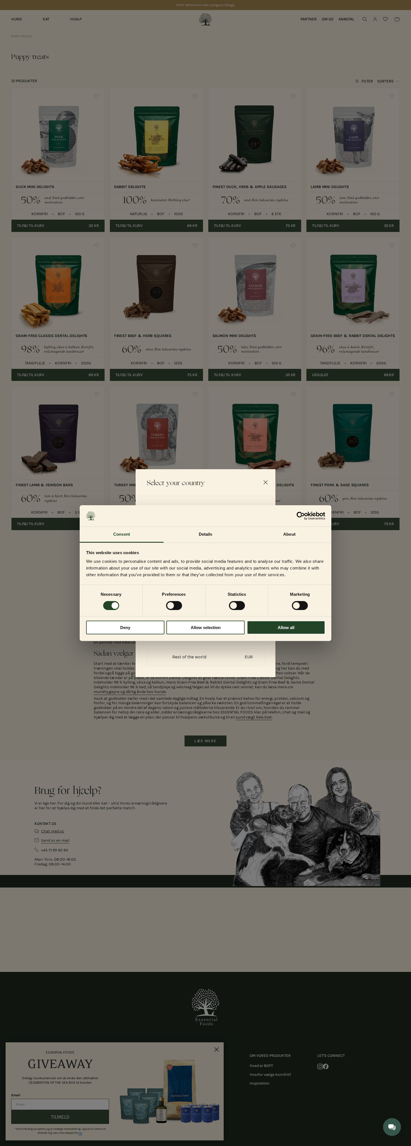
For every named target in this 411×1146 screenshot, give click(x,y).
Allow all (286, 627)
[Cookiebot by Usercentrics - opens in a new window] (300, 516)
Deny (125, 627)
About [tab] (289, 534)
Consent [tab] (121, 534)
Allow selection (206, 627)
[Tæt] (265, 482)
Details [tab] (205, 534)
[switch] (174, 605)
